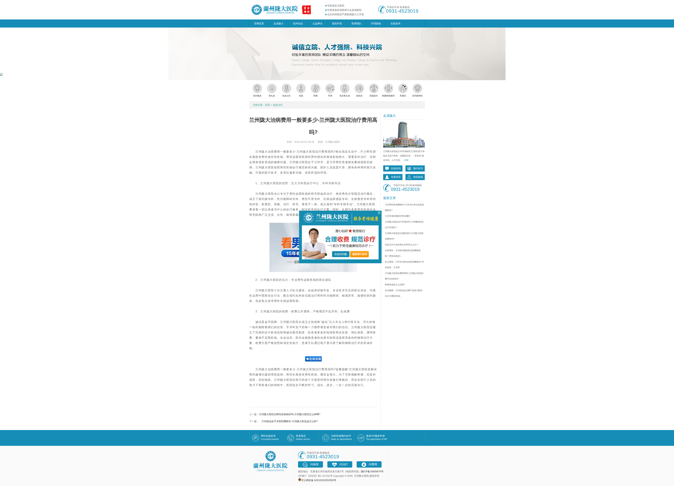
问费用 (373, 464)
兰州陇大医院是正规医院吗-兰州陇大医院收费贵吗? (404, 236)
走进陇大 (278, 23)
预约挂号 (418, 168)
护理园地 (376, 23)
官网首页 (259, 23)
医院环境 (337, 23)
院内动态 (298, 23)
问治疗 (343, 464)
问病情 (314, 464)
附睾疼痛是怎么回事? (395, 284)
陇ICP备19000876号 (372, 471)
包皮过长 (278, 104)
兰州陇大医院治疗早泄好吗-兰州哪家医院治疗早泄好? (404, 225)
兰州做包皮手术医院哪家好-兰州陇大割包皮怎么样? (288, 421)
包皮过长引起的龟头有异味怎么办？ (402, 244)
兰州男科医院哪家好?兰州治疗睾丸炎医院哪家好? (404, 207)
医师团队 (356, 23)
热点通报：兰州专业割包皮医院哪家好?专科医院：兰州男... (404, 265)
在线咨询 (395, 23)
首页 (267, 104)
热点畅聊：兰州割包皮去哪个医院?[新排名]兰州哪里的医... (403, 293)
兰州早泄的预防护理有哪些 (397, 216)
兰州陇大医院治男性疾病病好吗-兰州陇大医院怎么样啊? (289, 414)
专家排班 (396, 177)
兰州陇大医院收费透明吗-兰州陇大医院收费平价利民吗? (404, 276)
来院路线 (418, 177)
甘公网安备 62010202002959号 (318, 480)
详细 (406, 160)
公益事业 (317, 23)
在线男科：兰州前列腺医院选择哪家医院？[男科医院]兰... (403, 253)
